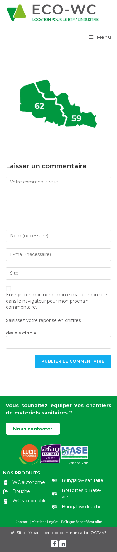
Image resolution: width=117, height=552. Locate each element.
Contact (22, 521)
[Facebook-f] (54, 543)
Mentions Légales (45, 521)
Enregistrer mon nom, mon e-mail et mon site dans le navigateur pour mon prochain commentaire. (56, 301)
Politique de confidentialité (81, 521)
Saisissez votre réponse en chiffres (43, 320)
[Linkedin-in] (62, 543)
